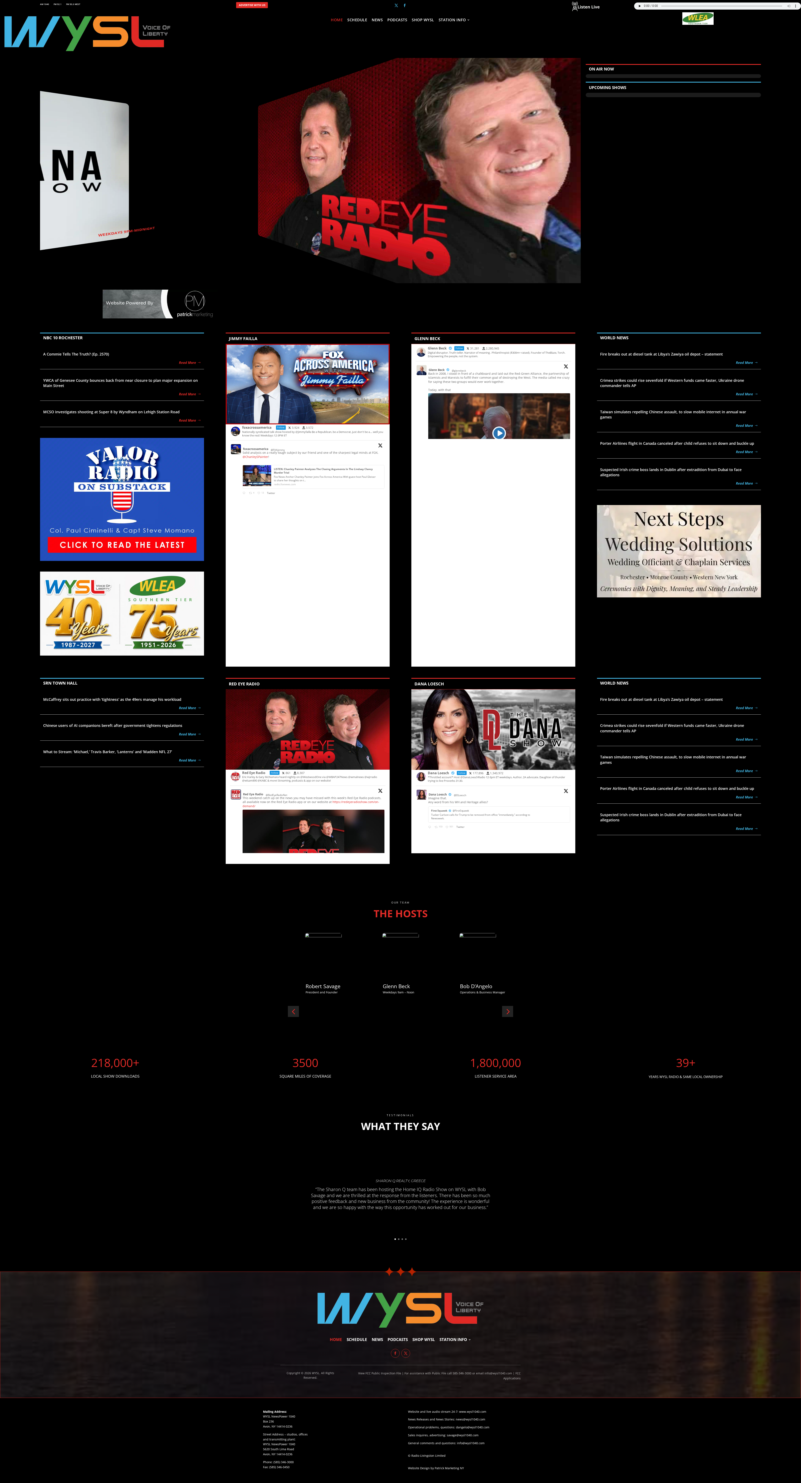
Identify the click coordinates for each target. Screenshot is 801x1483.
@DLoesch (460, 795)
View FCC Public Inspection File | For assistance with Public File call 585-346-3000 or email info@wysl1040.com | (436, 1373)
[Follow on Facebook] (404, 5)
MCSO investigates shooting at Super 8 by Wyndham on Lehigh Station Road (111, 411)
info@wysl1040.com (471, 1443)
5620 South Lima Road (278, 1449)
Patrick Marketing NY (449, 1468)
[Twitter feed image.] (313, 847)
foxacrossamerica (255, 449)
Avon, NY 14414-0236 (277, 1454)
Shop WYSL (423, 20)
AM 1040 (44, 4)
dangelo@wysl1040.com (472, 1427)
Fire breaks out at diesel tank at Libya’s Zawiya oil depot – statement (661, 354)
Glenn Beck (437, 370)
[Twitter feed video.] (499, 433)
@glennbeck (459, 370)
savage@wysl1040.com (463, 1435)
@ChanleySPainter (255, 457)
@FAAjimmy (278, 450)
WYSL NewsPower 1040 (279, 1444)
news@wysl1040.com (470, 1419)
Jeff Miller (403, 986)
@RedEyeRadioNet (276, 795)
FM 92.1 (58, 4)
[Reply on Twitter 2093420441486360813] (245, 493)
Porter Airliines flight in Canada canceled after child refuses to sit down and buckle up (677, 443)
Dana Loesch (438, 794)
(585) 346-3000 (283, 1462)
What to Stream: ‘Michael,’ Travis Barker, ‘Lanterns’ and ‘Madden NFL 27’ (107, 751)
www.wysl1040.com (472, 1412)
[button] (293, 1011)
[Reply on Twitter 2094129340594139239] (430, 827)
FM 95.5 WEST (73, 4)
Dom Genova (485, 986)
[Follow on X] (396, 5)
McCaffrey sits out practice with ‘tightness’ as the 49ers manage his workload (112, 699)
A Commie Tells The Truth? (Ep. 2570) (76, 354)
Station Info (452, 20)
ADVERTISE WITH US (252, 5)
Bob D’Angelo (331, 986)
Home (337, 20)
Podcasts (397, 20)
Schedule (357, 20)
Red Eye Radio (253, 794)
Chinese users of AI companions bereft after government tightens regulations (112, 725)
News (377, 20)
